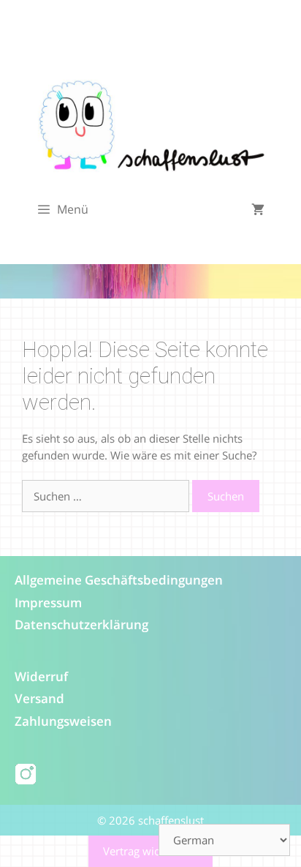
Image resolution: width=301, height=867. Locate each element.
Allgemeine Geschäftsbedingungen (119, 579)
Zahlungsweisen (63, 721)
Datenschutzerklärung (81, 624)
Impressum (48, 602)
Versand (39, 698)
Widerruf (41, 676)
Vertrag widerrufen (150, 851)
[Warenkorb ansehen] (258, 210)
